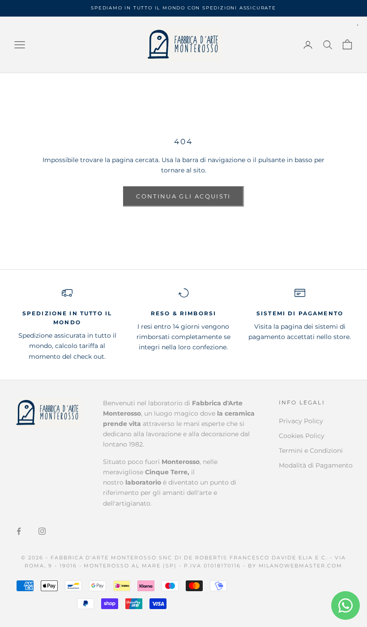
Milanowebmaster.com (301, 566)
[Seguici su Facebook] (18, 531)
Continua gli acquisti (183, 196)
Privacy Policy (301, 421)
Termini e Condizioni (311, 451)
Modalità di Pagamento (316, 465)
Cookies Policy (301, 436)
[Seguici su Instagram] (42, 531)
